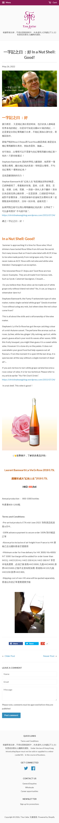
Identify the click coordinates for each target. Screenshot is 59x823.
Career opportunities (29, 791)
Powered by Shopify (46, 817)
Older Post (10, 656)
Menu (8, 2)
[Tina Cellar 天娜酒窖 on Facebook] (33, 769)
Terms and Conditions (30, 741)
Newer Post (48, 656)
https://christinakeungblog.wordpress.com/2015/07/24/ (29, 215)
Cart (54, 2)
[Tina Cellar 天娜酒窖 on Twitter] (26, 769)
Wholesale (29, 787)
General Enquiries (30, 784)
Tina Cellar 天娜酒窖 (28, 817)
